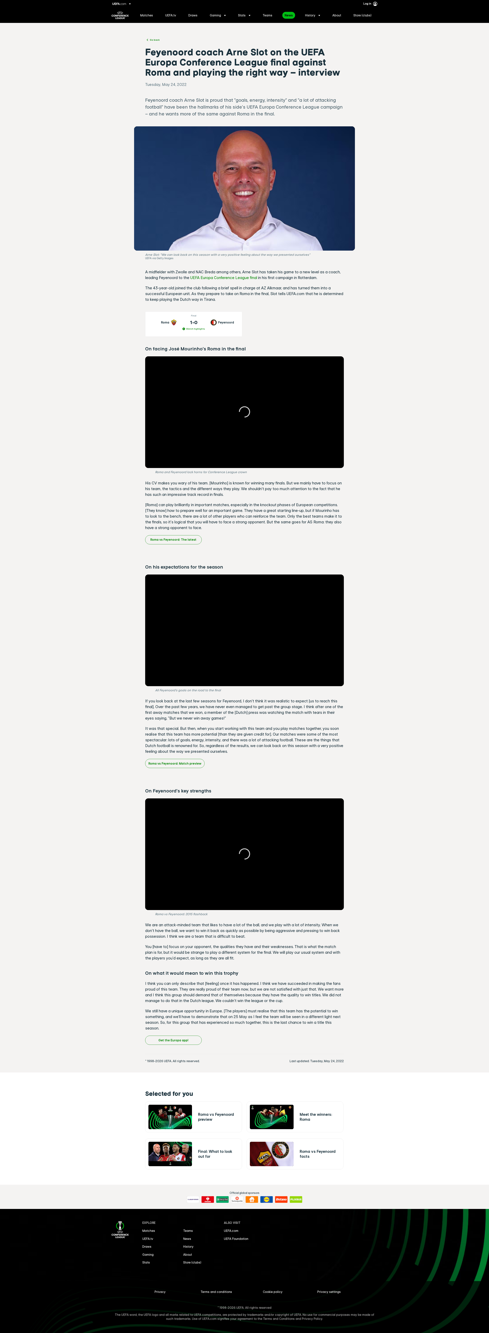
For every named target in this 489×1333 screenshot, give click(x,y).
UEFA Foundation (236, 1238)
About (187, 1254)
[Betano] (281, 1199)
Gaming (148, 1254)
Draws (146, 1246)
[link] (146, 15)
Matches (148, 1230)
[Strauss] (208, 1199)
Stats (146, 1262)
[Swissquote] (237, 1199)
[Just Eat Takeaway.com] (252, 1199)
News (187, 1238)
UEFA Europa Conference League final (223, 277)
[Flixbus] (296, 1199)
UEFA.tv (147, 1238)
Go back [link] (155, 39)
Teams (188, 1230)
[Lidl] (266, 1199)
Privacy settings (329, 1291)
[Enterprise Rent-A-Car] (222, 1199)
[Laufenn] (193, 1199)
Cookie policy (273, 1291)
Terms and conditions (216, 1291)
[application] (244, 412)
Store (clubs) (192, 1262)
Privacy (160, 1291)
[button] (217, 15)
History (188, 1246)
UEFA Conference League (120, 15)
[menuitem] (148, 15)
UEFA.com (231, 1230)
